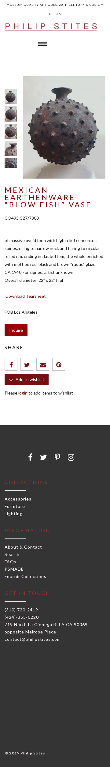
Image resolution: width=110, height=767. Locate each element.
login (23, 392)
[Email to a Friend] (42, 364)
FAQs (10, 561)
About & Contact (23, 547)
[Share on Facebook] (11, 364)
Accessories (18, 498)
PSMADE (14, 569)
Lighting (14, 513)
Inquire (16, 330)
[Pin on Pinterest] (58, 364)
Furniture (15, 506)
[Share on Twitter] (26, 364)
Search (12, 554)
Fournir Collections (25, 576)
